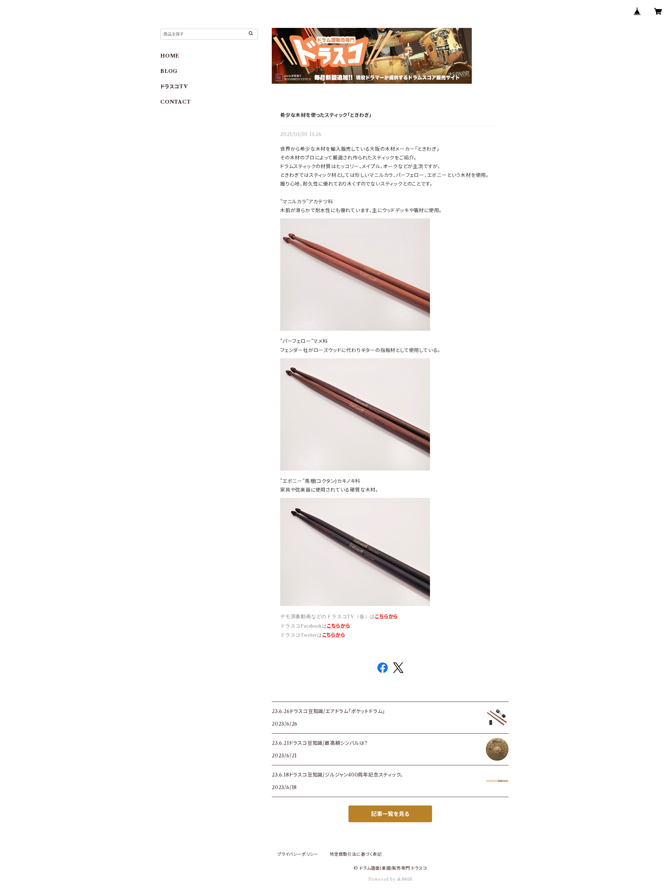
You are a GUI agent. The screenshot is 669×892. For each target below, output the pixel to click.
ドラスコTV (174, 86)
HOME (169, 56)
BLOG (169, 71)
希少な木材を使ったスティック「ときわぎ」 (326, 115)
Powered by (382, 879)
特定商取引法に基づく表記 (356, 854)
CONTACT (175, 102)
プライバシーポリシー (297, 854)
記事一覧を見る (390, 813)
